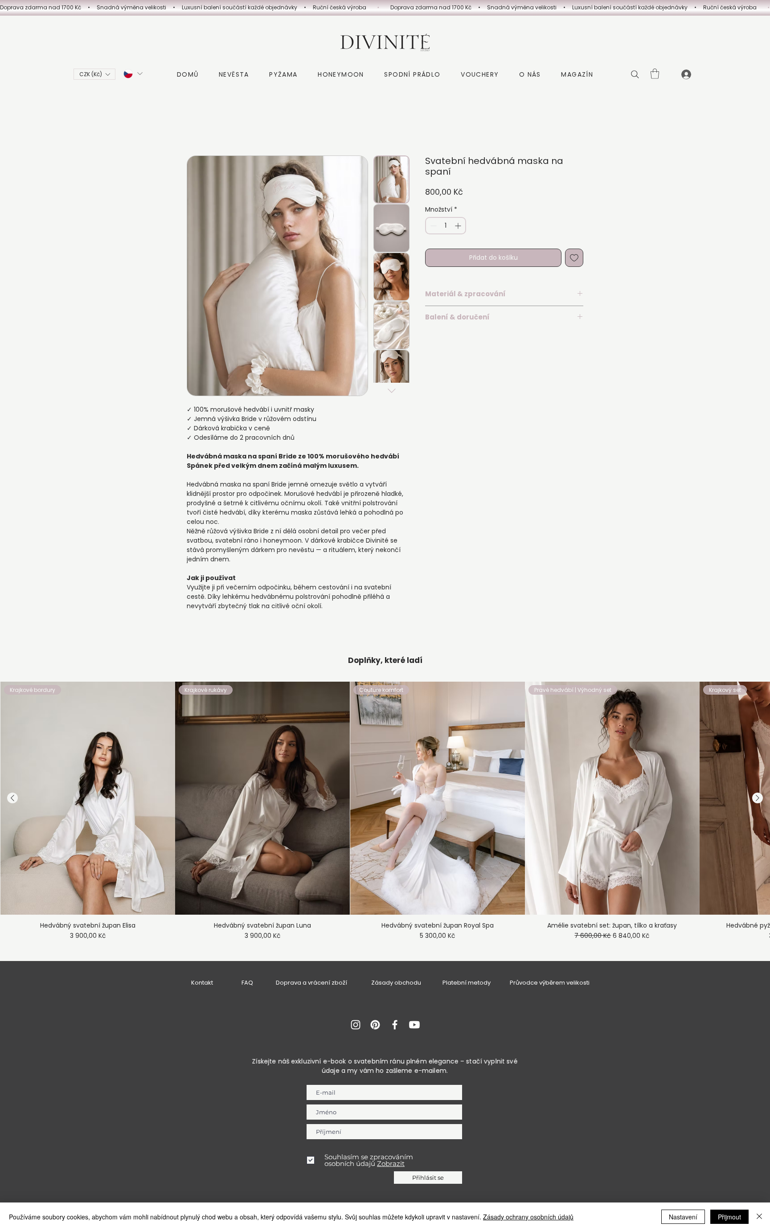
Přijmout (729, 1216)
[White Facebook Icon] (395, 1024)
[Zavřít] (759, 1217)
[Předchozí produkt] (12, 798)
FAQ (247, 982)
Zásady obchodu (396, 982)
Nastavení (683, 1216)
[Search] (635, 74)
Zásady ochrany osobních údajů (528, 1216)
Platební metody (466, 982)
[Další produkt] (757, 798)
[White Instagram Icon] (355, 1024)
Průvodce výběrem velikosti (550, 982)
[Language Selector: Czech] (132, 74)
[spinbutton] (445, 225)
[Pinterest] (375, 1024)
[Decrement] (432, 225)
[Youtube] (414, 1024)
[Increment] (458, 225)
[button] (94, 74)
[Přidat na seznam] (574, 258)
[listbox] (94, 74)
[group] (385, 811)
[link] (655, 74)
